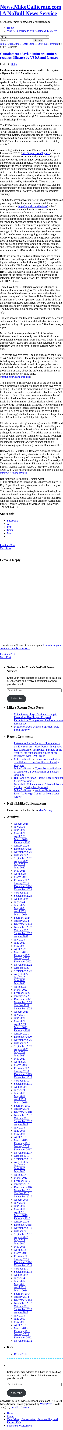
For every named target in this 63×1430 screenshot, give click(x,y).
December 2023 (23, 923)
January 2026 (21, 845)
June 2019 (19, 1093)
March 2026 (20, 839)
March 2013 (20, 1328)
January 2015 (21, 1259)
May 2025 (19, 870)
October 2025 (21, 854)
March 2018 (20, 1140)
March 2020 (20, 1064)
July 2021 (19, 1014)
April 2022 (20, 986)
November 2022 (23, 964)
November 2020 (23, 1039)
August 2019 (21, 1086)
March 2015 (20, 1252)
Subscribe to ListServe (19, 1425)
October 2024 (21, 892)
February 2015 (22, 1256)
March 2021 (20, 1027)
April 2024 (20, 911)
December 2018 (23, 1111)
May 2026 (19, 833)
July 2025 (19, 864)
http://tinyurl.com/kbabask (32, 206)
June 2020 (19, 1055)
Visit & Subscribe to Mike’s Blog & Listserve (32, 30)
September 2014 (23, 1271)
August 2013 (21, 1312)
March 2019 (20, 1102)
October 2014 (21, 1268)
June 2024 (19, 905)
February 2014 (22, 1293)
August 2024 (21, 898)
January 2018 (21, 1146)
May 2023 (19, 945)
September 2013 (23, 1309)
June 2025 (19, 867)
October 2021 (21, 1005)
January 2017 (21, 1183)
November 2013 (23, 1303)
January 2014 (21, 1296)
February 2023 (22, 955)
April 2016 (20, 1212)
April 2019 (20, 1099)
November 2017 (23, 1152)
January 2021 (21, 1033)
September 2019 (23, 1083)
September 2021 (23, 1008)
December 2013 (23, 1299)
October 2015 (21, 1230)
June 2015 (19, 1243)
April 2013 (20, 1324)
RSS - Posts (20, 1354)
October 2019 (21, 1080)
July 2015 (19, 1240)
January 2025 (21, 883)
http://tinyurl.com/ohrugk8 (15, 376)
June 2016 (19, 1205)
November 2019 (23, 1077)
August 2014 (21, 1274)
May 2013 (19, 1321)
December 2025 (23, 848)
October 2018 (21, 1118)
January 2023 (21, 958)
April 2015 (20, 1249)
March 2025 (20, 876)
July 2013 (19, 1315)
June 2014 (19, 1281)
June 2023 (19, 942)
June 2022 (19, 980)
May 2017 (19, 1171)
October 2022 (21, 967)
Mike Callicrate (22, 759)
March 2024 (20, 914)
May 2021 (19, 1021)
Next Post (5, 548)
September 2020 (23, 1046)
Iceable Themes (20, 1407)
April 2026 (20, 836)
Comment (53, 43)
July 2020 (19, 1052)
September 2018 (23, 1121)
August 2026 (21, 823)
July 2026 (19, 826)
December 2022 (23, 961)
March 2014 (20, 1290)
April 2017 (20, 1174)
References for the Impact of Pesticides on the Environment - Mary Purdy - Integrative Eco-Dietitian (38, 746)
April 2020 (20, 1061)
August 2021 (21, 1011)
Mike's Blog (45, 810)
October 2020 (21, 1042)
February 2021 (22, 1030)
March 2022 (20, 989)
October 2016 (21, 1193)
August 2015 (21, 1237)
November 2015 (23, 1227)
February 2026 (22, 842)
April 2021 (20, 1024)
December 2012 (23, 1337)
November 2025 (23, 851)
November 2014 (23, 1265)
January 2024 (21, 920)
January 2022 (21, 995)
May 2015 (19, 1246)
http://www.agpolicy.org (13, 472)
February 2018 (22, 1143)
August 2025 (21, 861)
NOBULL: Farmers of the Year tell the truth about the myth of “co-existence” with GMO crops (38, 752)
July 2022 (19, 977)
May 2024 (19, 908)
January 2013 (21, 1334)
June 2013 (19, 1318)
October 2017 (21, 1155)
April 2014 (20, 1287)
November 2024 (23, 889)
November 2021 (23, 1002)
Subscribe (16, 698)
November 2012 (23, 1340)
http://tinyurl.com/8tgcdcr (36, 153)
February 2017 (22, 1180)
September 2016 (23, 1196)
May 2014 (19, 1284)
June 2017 (19, 1168)
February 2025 (22, 880)
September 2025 (23, 858)
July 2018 (19, 1127)
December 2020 (23, 1036)
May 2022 (19, 983)
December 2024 (23, 886)
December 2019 (23, 1074)
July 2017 (19, 1165)
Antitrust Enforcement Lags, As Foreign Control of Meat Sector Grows (36, 793)
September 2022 (23, 970)
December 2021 (23, 999)
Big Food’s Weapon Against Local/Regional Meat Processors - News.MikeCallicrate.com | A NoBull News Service (38, 782)
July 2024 (19, 901)
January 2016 (21, 1221)
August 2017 (21, 1162)
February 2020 (22, 1068)
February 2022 (22, 992)
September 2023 (23, 933)
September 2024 (23, 895)
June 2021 (19, 1017)
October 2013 (21, 1306)
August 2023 (21, 936)
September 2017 (23, 1158)
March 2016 (20, 1215)
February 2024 (22, 917)
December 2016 (23, 1187)
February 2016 (22, 1218)
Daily (14, 64)
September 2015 (23, 1234)
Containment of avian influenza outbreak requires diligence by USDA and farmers (29, 55)
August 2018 (21, 1124)
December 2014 (23, 1262)
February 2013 (22, 1331)
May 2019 (19, 1096)
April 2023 (20, 948)
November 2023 (23, 927)
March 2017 (20, 1177)
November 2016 (23, 1190)
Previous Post (7, 545)
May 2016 (19, 1209)
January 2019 (21, 1108)
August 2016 (21, 1199)
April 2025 (20, 873)
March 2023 (20, 952)
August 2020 (21, 1049)
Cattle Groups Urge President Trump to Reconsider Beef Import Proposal (35, 716)
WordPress (46, 1403)
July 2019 (19, 1089)
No (46, 43)
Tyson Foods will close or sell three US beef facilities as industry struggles (37, 762)
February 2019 (22, 1105)
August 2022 (21, 974)
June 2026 (19, 829)
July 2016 (19, 1202)
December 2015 (23, 1224)
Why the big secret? (37, 787)
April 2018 (20, 1136)
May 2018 (19, 1133)
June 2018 (19, 1130)
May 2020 (19, 1058)
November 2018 (23, 1115)
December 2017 (23, 1149)
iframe (10, 1416)
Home (10, 27)
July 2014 (19, 1277)
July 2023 (19, 939)
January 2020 (21, 1071)
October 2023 (21, 930)
